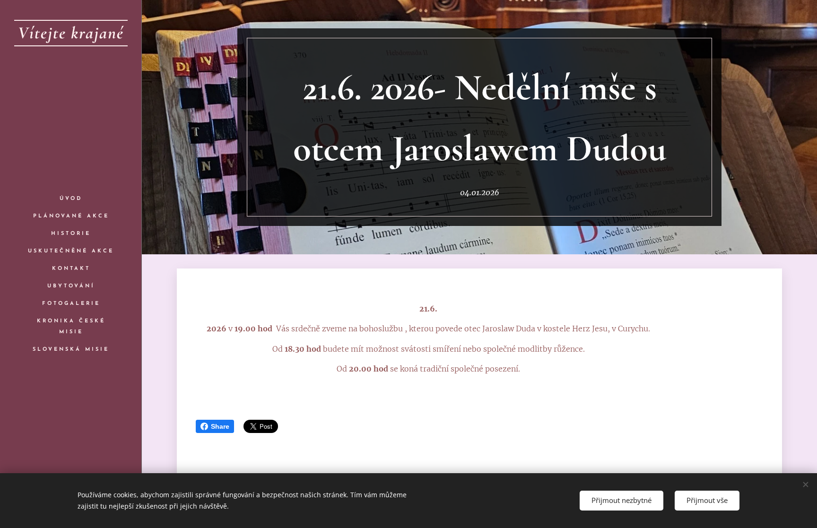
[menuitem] (71, 198)
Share (220, 426)
